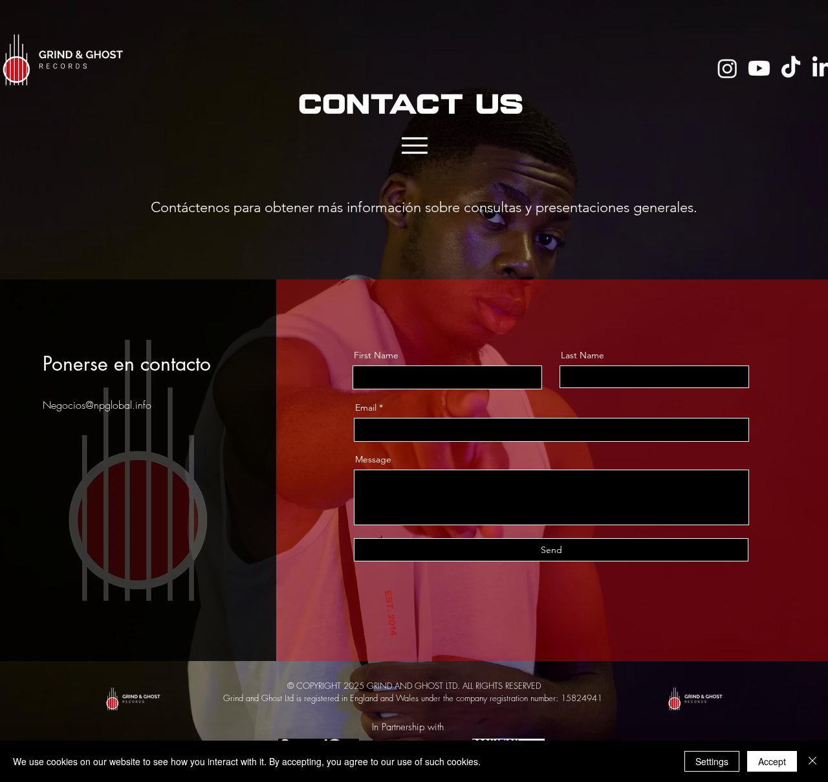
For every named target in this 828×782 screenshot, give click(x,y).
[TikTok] (790, 68)
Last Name (582, 355)
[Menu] (414, 145)
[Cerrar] (812, 761)
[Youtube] (759, 68)
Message (373, 459)
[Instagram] (727, 68)
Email (365, 407)
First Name (376, 355)
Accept (772, 761)
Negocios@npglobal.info (97, 405)
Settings (711, 761)
